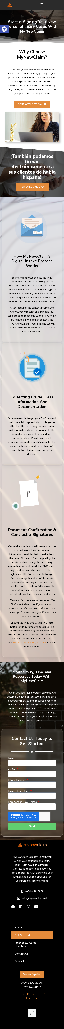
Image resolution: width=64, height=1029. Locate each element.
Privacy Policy (26, 994)
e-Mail (12, 769)
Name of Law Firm (19, 791)
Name (12, 758)
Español (19, 961)
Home (18, 927)
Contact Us (21, 954)
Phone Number (17, 780)
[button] (4, 29)
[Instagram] (28, 907)
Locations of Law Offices (22, 802)
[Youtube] (36, 907)
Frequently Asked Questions (25, 944)
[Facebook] (13, 907)
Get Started (22, 935)
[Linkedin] (21, 907)
